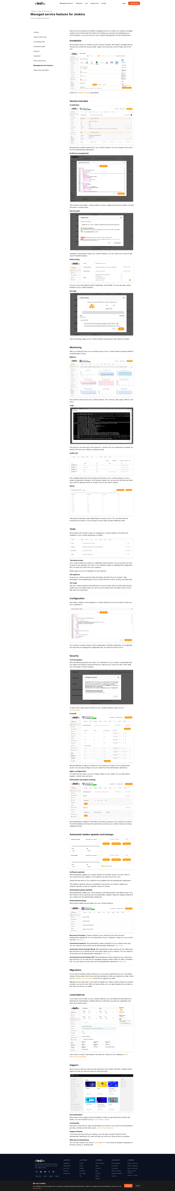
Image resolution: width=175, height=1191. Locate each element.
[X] (49, 1171)
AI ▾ (86, 3)
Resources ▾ (95, 3)
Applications (66, 1165)
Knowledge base (39, 42)
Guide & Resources (44, 11)
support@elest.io (100, 1142)
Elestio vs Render (132, 1168)
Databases (66, 1163)
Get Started (134, 3)
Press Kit (98, 1168)
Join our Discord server (105, 1128)
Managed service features (43, 65)
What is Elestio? (100, 1163)
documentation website (101, 1119)
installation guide (83, 93)
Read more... (80, 940)
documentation (75, 710)
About (97, 1165)
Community (115, 1168)
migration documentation (83, 978)
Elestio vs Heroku (132, 1163)
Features (37, 51)
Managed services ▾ (66, 3)
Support (98, 1178)
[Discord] (53, 1171)
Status (97, 1176)
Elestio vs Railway (133, 1165)
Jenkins (34, 11)
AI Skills (81, 1168)
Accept (128, 1185)
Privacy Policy (37, 1188)
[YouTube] (45, 1171)
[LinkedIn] (40, 1171)
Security (98, 1173)
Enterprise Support (117, 1173)
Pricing (103, 3)
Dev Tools (66, 1168)
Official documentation (41, 70)
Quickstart (37, 56)
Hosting (65, 1171)
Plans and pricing (39, 61)
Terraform (82, 1171)
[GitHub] (36, 1171)
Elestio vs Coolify (132, 1175)
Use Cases (82, 1173)
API (80, 1176)
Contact (114, 1176)
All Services (66, 1173)
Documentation (116, 1163)
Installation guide (39, 46)
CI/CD (81, 1165)
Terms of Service (116, 1171)
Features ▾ (79, 3)
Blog (97, 1171)
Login (124, 3)
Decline (138, 1185)
